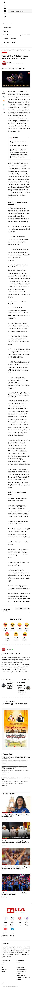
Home (3, 50)
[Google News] (5, 11)
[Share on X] (9, 68)
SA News (9, 62)
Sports (4, 52)
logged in (13, 704)
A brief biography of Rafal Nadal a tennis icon (19, 146)
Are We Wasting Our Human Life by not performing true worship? (18, 153)
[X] (5, 5)
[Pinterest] (5, 16)
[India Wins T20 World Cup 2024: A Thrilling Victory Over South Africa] (16, 882)
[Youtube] (5, 931)
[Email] (13, 68)
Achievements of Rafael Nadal (18, 149)
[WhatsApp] (19, 653)
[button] (23, 35)
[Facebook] (4, 2)
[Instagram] (5, 13)
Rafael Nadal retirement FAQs (18, 157)
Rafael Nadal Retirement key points (17, 141)
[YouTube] (5, 8)
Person (9, 812)
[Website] (6, 653)
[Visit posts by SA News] (4, 63)
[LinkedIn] (5, 19)
